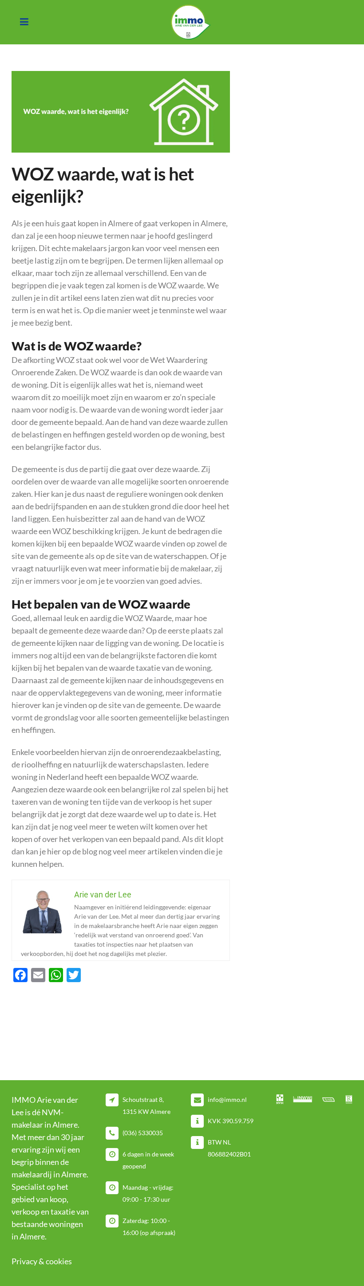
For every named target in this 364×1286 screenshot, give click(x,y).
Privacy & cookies (42, 1261)
